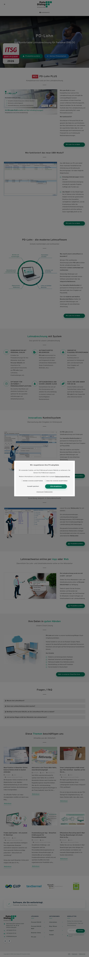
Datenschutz (49, 492)
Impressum (40, 492)
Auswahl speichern (33, 486)
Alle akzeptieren (56, 486)
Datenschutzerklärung (62, 477)
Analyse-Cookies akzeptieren (56, 480)
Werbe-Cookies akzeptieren (33, 480)
